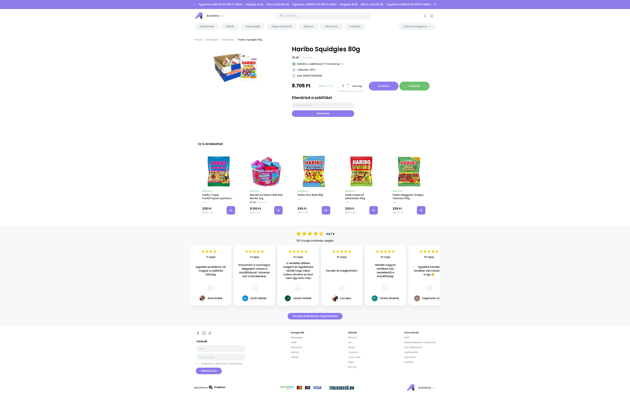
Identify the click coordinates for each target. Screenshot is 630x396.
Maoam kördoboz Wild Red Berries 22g (266, 196)
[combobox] (323, 105)
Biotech (352, 337)
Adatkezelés (411, 352)
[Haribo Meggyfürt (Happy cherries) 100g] (409, 171)
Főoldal (198, 39)
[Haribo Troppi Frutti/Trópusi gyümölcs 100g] (218, 171)
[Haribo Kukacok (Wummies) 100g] (361, 171)
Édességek (212, 39)
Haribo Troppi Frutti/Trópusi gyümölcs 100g (216, 196)
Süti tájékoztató (413, 347)
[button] (209, 15)
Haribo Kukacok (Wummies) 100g (355, 196)
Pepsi (351, 362)
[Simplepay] (303, 388)
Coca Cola (354, 357)
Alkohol (295, 352)
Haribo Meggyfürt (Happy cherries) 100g (408, 196)
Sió (349, 342)
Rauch (351, 347)
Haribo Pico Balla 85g (310, 195)
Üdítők (294, 357)
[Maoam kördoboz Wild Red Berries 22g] (266, 171)
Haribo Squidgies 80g (250, 39)
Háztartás (296, 347)
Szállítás (408, 362)
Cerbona (353, 352)
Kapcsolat (410, 357)
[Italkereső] (342, 388)
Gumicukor (228, 39)
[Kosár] (432, 15)
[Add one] (347, 84)
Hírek (293, 342)
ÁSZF (407, 337)
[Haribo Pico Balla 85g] (313, 171)
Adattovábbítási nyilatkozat (420, 342)
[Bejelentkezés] (425, 15)
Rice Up (352, 367)
